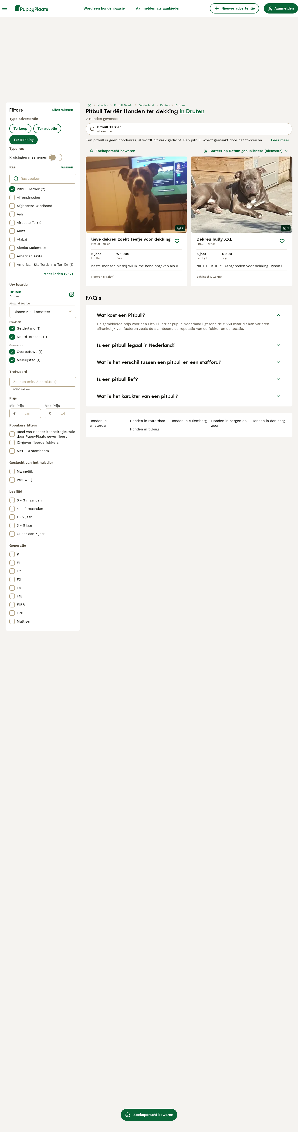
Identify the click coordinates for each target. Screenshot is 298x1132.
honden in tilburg (144, 429)
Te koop (20, 128)
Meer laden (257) (58, 274)
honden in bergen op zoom (229, 423)
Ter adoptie (47, 128)
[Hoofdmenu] (4, 8)
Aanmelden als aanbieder (158, 8)
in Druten (191, 111)
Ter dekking (24, 140)
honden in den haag (268, 421)
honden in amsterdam (98, 423)
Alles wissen (62, 110)
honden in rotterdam (147, 421)
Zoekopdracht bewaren (115, 151)
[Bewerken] (71, 294)
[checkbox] (12, 189)
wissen (67, 167)
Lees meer (280, 140)
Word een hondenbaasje (104, 8)
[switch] (55, 157)
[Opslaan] (177, 241)
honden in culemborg (188, 421)
